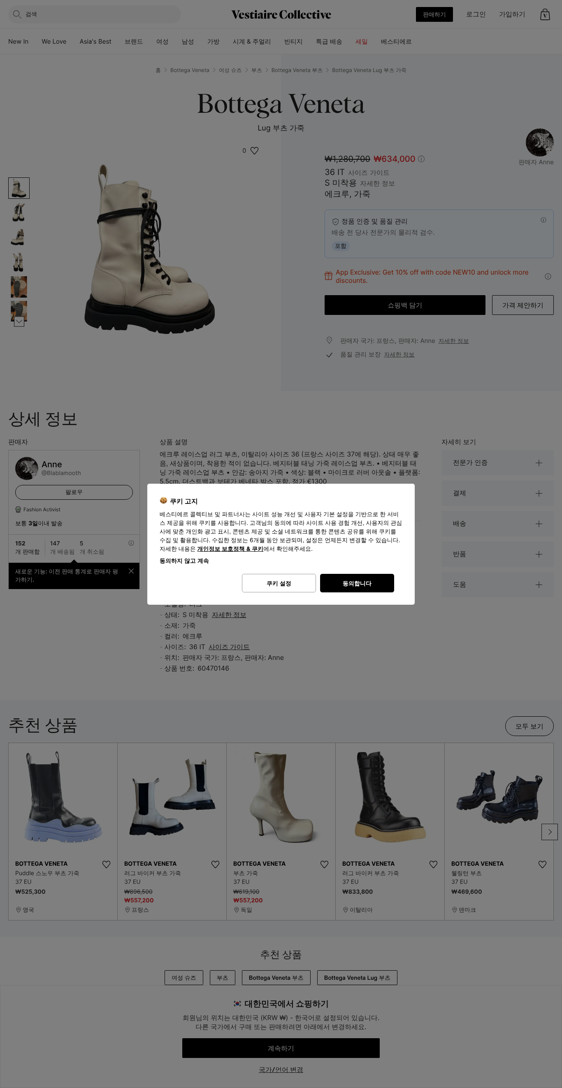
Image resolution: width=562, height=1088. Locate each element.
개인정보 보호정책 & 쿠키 (230, 549)
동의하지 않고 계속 (184, 560)
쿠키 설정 (279, 583)
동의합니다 (357, 583)
